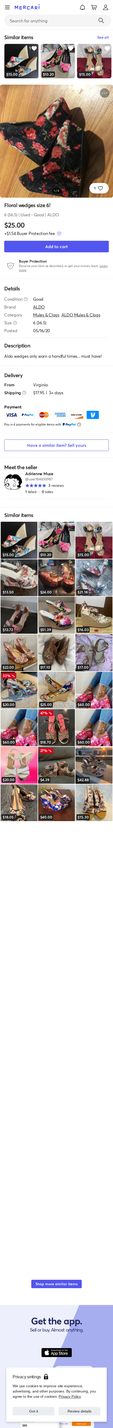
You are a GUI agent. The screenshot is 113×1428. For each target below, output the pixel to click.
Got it (33, 1411)
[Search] (101, 20)
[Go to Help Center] (26, 299)
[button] (82, 7)
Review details (79, 1411)
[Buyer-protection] (59, 233)
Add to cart (56, 246)
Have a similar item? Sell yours (56, 445)
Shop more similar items (56, 1283)
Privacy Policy (70, 1396)
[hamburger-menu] (7, 7)
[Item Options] (104, 93)
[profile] (105, 7)
